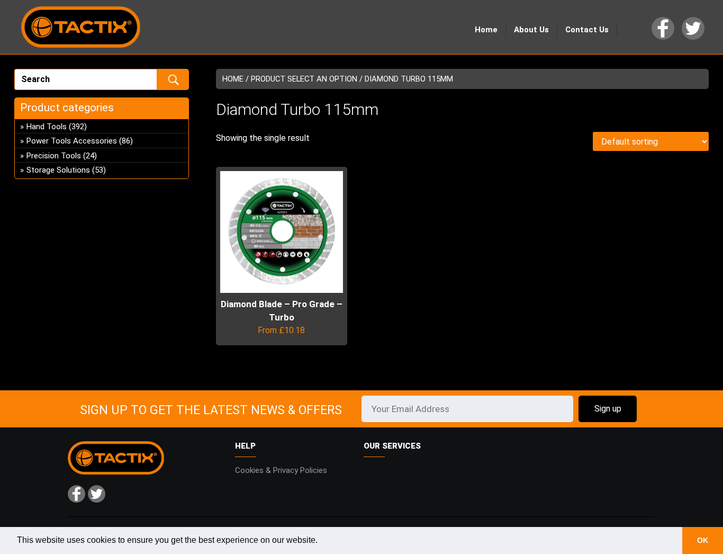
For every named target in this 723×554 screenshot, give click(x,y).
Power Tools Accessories (71, 141)
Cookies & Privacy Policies (281, 470)
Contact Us (587, 29)
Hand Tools (46, 126)
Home (486, 29)
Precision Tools (53, 155)
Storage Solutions (58, 170)
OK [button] (702, 540)
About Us (531, 29)
